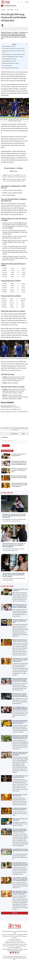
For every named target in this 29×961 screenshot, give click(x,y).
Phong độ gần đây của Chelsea (9, 58)
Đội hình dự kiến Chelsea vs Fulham (11, 67)
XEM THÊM (14, 913)
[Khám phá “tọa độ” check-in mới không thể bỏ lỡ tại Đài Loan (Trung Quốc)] (6, 755)
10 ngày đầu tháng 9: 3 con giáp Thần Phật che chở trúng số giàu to (20, 850)
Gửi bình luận (6, 445)
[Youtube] (13, 952)
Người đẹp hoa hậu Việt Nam (9, 5)
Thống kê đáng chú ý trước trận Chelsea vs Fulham (14, 54)
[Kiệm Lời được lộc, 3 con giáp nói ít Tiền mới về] (6, 797)
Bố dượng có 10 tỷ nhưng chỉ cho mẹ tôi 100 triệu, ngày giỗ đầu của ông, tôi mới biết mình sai (14, 516)
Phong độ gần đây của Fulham (9, 61)
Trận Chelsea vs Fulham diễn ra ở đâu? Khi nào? (13, 48)
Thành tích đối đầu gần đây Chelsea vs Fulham (13, 56)
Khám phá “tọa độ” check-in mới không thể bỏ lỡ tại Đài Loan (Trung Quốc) (20, 754)
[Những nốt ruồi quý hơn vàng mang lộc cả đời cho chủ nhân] (6, 642)
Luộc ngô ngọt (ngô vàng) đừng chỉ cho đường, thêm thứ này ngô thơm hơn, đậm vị (20, 722)
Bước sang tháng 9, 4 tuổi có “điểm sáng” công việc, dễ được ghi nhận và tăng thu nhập (20, 892)
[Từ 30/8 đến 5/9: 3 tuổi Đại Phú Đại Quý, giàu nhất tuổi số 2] (6, 811)
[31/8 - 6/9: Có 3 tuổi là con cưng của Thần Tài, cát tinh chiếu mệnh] (6, 622)
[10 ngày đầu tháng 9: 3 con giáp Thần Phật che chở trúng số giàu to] (6, 852)
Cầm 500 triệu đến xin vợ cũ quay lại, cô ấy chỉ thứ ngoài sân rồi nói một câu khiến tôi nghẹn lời (14, 545)
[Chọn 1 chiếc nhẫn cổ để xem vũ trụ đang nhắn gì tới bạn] (6, 778)
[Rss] (18, 952)
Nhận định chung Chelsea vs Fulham (11, 63)
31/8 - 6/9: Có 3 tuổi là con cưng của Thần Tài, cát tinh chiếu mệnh (19, 621)
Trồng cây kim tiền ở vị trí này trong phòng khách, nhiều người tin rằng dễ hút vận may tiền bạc (20, 864)
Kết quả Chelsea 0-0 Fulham (9, 46)
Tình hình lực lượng (7, 65)
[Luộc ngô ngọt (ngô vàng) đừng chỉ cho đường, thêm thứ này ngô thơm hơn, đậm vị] (6, 723)
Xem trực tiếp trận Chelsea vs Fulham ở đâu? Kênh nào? (14, 51)
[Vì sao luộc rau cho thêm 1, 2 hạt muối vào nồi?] (6, 592)
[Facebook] (10, 952)
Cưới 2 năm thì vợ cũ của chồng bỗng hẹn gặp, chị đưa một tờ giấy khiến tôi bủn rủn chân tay (13, 575)
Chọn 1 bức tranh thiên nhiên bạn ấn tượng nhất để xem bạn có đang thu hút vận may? (19, 830)
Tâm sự (3, 510)
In (24, 433)
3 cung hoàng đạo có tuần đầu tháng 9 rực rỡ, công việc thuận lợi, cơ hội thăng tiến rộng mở (19, 879)
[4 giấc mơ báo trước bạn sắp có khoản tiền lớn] (6, 821)
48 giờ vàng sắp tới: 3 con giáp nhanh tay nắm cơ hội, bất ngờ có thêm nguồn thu (19, 660)
